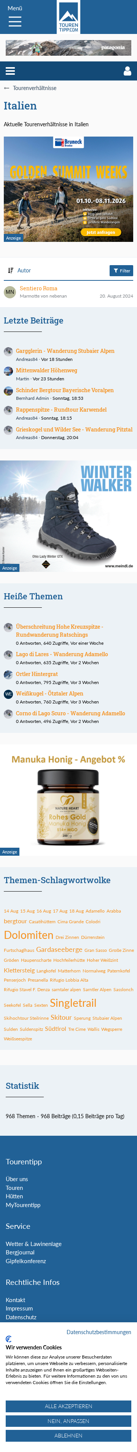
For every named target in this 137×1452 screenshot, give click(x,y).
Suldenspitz (31, 1029)
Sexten (41, 1005)
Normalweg (94, 971)
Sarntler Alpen (97, 989)
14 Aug (11, 911)
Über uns (17, 1178)
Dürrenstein (93, 937)
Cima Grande (70, 921)
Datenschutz (21, 1317)
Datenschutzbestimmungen (99, 1332)
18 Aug (76, 911)
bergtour (15, 920)
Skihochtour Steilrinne (26, 1018)
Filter (124, 271)
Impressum (19, 1308)
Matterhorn (69, 971)
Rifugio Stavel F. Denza (27, 989)
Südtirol (55, 1028)
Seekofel (12, 1005)
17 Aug (60, 911)
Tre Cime (77, 1029)
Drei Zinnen (67, 937)
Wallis (93, 1029)
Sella (27, 1005)
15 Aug (27, 911)
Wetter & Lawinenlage (34, 1243)
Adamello (95, 911)
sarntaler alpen (66, 989)
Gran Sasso (95, 950)
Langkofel (46, 971)
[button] (10, 71)
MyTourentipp (23, 1204)
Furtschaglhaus (19, 950)
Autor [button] (24, 270)
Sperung (82, 1018)
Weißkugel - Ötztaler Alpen (49, 693)
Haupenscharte (36, 960)
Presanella (38, 980)
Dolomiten (29, 934)
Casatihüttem (42, 921)
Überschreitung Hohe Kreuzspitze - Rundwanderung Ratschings (60, 630)
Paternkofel (118, 971)
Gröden (11, 960)
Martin (22, 379)
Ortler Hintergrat (37, 674)
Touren (14, 1187)
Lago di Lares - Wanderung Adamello (62, 654)
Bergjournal (20, 1252)
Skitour (61, 1017)
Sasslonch (123, 989)
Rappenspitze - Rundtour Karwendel (61, 409)
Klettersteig (19, 970)
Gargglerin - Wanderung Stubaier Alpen (65, 350)
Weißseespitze (18, 1039)
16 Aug (44, 911)
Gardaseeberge (59, 949)
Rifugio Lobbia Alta (69, 980)
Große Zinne (121, 950)
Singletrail (73, 1002)
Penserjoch (15, 980)
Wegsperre (111, 1029)
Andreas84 (27, 359)
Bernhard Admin (32, 398)
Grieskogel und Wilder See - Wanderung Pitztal (74, 429)
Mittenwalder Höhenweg (46, 370)
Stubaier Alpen (107, 1018)
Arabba (114, 911)
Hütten (14, 1196)
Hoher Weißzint (102, 960)
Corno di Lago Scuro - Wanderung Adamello (70, 713)
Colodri (93, 921)
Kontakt (15, 1299)
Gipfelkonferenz (26, 1260)
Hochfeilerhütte (69, 960)
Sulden (11, 1029)
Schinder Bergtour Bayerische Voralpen (65, 390)
